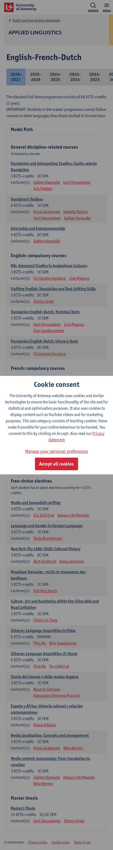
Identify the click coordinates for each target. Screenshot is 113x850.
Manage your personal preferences (56, 451)
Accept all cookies (56, 464)
